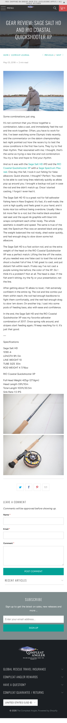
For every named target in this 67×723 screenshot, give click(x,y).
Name (6, 515)
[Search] (55, 8)
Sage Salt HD (35, 164)
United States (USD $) (18, 702)
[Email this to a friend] (45, 487)
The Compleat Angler (27, 710)
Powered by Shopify (47, 710)
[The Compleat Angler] (33, 8)
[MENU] (1, 8)
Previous (49, 55)
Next (59, 55)
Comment (8, 543)
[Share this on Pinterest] (37, 487)
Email (6, 529)
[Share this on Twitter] (20, 487)
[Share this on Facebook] (28, 487)
